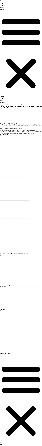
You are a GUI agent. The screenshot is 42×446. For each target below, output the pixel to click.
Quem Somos (2, 9)
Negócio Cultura (3, 102)
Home (1, 95)
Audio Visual (3, 97)
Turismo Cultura (2, 8)
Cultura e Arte (3, 3)
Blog (1, 445)
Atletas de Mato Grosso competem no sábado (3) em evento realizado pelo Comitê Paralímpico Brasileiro (12, 237)
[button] (21, 52)
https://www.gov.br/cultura (5, 134)
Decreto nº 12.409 (11, 124)
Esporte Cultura (2, 7)
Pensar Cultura (2, 2)
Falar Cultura (2, 6)
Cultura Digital (3, 5)
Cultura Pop (3, 99)
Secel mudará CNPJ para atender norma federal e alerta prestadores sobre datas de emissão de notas (11, 217)
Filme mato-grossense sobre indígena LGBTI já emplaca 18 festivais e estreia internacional (10, 285)
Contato (2, 356)
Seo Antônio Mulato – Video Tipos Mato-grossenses (6, 353)
